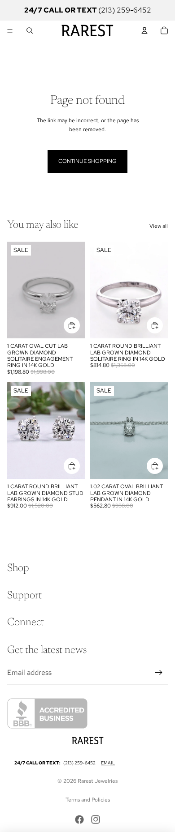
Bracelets (132, 51)
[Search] (29, 30)
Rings (50, 51)
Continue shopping (87, 161)
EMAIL (108, 763)
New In (159, 51)
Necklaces (102, 51)
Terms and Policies (88, 799)
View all (158, 226)
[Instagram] (95, 819)
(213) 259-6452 (79, 763)
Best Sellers (22, 51)
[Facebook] (79, 819)
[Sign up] (159, 673)
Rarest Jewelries (98, 781)
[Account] (144, 30)
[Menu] (10, 30)
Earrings (73, 51)
